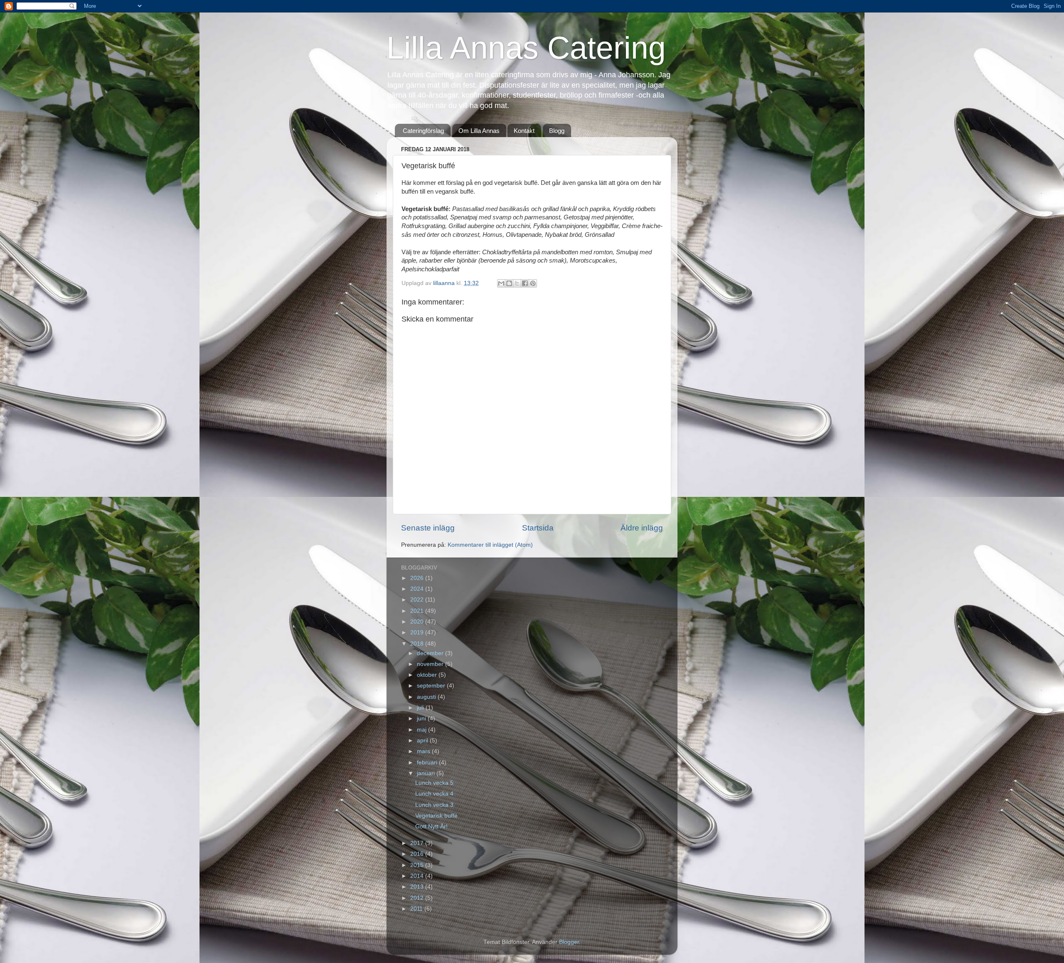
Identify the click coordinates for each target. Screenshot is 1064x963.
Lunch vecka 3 (434, 805)
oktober (427, 675)
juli (421, 708)
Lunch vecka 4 (434, 794)
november (431, 664)
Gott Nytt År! (431, 826)
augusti (427, 697)
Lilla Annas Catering (526, 47)
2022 (417, 600)
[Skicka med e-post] (501, 283)
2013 (417, 887)
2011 (417, 909)
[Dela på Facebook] (525, 283)
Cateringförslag (423, 130)
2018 (417, 644)
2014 (417, 876)
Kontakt (524, 130)
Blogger (569, 942)
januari (426, 773)
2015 (417, 865)
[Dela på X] (517, 283)
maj (422, 730)
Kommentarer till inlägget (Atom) (490, 545)
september (432, 686)
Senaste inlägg (428, 527)
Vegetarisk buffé (436, 816)
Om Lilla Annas (479, 130)
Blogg (556, 130)
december (431, 653)
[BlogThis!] (509, 283)
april (423, 740)
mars (424, 751)
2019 (417, 632)
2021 (417, 611)
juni (422, 718)
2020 (417, 622)
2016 (417, 854)
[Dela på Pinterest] (533, 283)
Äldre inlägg (642, 527)
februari (428, 762)
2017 (417, 843)
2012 (417, 898)
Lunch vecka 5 (434, 783)
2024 (417, 589)
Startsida (538, 527)
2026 (417, 578)
